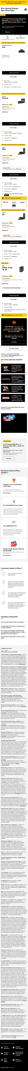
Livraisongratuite (6, 1053)
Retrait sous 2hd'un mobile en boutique (19, 1053)
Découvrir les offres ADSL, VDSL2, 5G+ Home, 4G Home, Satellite (12, 408)
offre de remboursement (14, 355)
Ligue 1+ (3, 858)
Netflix (19, 857)
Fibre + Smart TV (20, 38)
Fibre (7, 38)
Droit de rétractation (18, 1060)
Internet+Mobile (5, 764)
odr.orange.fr (18, 793)
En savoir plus (6, 493)
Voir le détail (13, 76)
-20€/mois (6, 193)
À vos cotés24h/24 (5, 1060)
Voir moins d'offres (14, 348)
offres (6, 355)
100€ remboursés (8, 315)
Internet (17, 763)
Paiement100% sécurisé (19, 1047)
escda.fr (14, 1037)
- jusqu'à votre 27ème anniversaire (11, 287)
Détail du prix (5, 111)
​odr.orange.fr (23, 805)
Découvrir (7, 32)
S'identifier (14, 342)
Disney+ (23, 857)
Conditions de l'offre (6, 648)
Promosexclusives (6, 1047)
